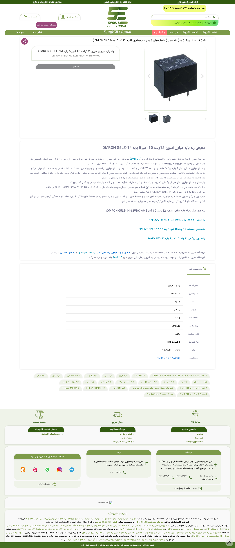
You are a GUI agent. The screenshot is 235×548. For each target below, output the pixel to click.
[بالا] (229, 542)
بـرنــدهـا (173, 32)
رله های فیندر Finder (22, 525)
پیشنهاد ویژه (159, 32)
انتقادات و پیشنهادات (195, 441)
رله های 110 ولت (36, 529)
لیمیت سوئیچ (110, 518)
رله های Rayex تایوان (103, 525)
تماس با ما (37, 32)
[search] (184, 17)
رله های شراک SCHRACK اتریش (127, 525)
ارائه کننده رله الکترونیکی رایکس (117, 2)
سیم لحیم (163, 539)
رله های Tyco (65, 525)
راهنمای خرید (127, 438)
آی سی (92, 539)
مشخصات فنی (195, 269)
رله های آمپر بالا (106, 532)
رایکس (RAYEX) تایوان (107, 522)
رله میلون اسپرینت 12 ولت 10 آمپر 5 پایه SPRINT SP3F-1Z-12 (172, 229)
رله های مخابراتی (135, 532)
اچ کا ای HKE (139, 529)
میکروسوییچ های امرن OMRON (205, 536)
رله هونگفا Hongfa (211, 529)
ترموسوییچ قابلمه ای (132, 539)
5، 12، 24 (117, 258)
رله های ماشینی (120, 532)
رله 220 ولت (21, 529)
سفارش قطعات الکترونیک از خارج (47, 2)
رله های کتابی (216, 532)
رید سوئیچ (89, 518)
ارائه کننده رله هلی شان (188, 2)
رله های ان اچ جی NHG (192, 529)
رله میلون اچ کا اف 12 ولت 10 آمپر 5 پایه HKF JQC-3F (177, 220)
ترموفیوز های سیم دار (114, 539)
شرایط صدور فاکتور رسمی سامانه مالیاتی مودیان (192, 22)
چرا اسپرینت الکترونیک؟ (122, 441)
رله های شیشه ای (86, 253)
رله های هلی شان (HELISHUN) (148, 522)
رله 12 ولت (61, 529)
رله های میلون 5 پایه (200, 532)
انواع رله (132, 518)
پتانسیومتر (100, 539)
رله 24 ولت (50, 529)
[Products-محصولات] (204, 40)
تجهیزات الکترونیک (190, 32)
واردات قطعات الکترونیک (50, 434)
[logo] (117, 17)
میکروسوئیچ (123, 518)
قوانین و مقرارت (126, 434)
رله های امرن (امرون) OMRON (156, 525)
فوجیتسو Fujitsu (173, 529)
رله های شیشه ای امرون (181, 532)
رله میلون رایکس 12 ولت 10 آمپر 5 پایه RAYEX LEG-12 (176, 239)
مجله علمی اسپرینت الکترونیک (46, 25)
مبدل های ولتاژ (32, 518)
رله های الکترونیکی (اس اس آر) (53, 518)
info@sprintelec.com (185, 488)
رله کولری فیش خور (90, 532)
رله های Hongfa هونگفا (83, 525)
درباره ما (20, 32)
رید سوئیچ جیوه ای (75, 518)
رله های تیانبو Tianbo (155, 529)
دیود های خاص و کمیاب (77, 539)
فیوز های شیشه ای (150, 539)
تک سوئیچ (99, 518)
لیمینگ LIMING (125, 529)
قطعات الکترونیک (209, 32)
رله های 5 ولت (73, 529)
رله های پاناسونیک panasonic (45, 525)
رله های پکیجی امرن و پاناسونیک (157, 532)
